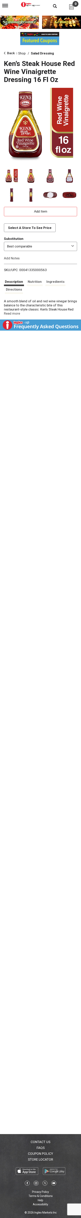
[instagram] (36, 1183)
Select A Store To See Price (30, 228)
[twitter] (44, 1183)
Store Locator (40, 1159)
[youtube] (53, 1183)
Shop (22, 53)
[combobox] (40, 246)
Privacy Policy (40, 1191)
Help (40, 1200)
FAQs (41, 1148)
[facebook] (27, 1183)
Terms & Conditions (41, 1196)
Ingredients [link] (55, 282)
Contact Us (40, 1142)
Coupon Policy (40, 1154)
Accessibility (40, 1204)
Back (10, 53)
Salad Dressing (42, 53)
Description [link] (14, 282)
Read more (12, 313)
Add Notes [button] (12, 258)
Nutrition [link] (35, 282)
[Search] (52, 6)
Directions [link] (14, 289)
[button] (11, 175)
